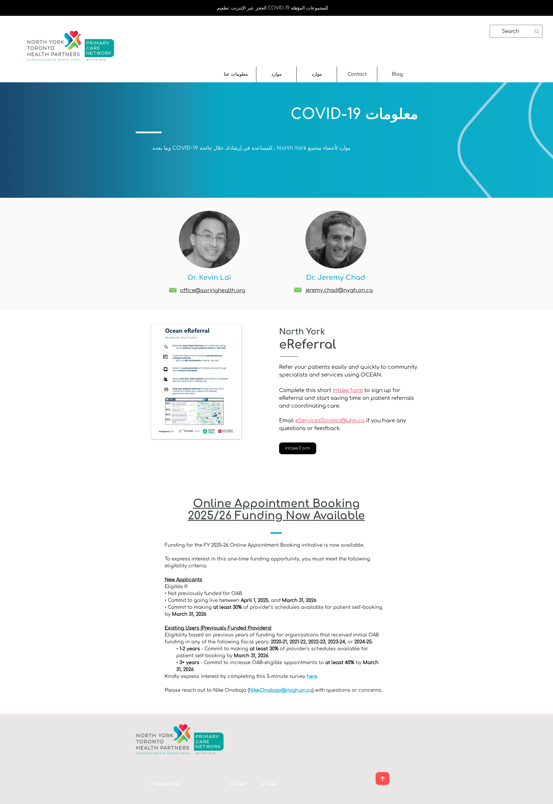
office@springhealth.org (212, 290)
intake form (348, 390)
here (312, 676)
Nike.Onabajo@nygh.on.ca (281, 690)
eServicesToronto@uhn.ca (330, 420)
